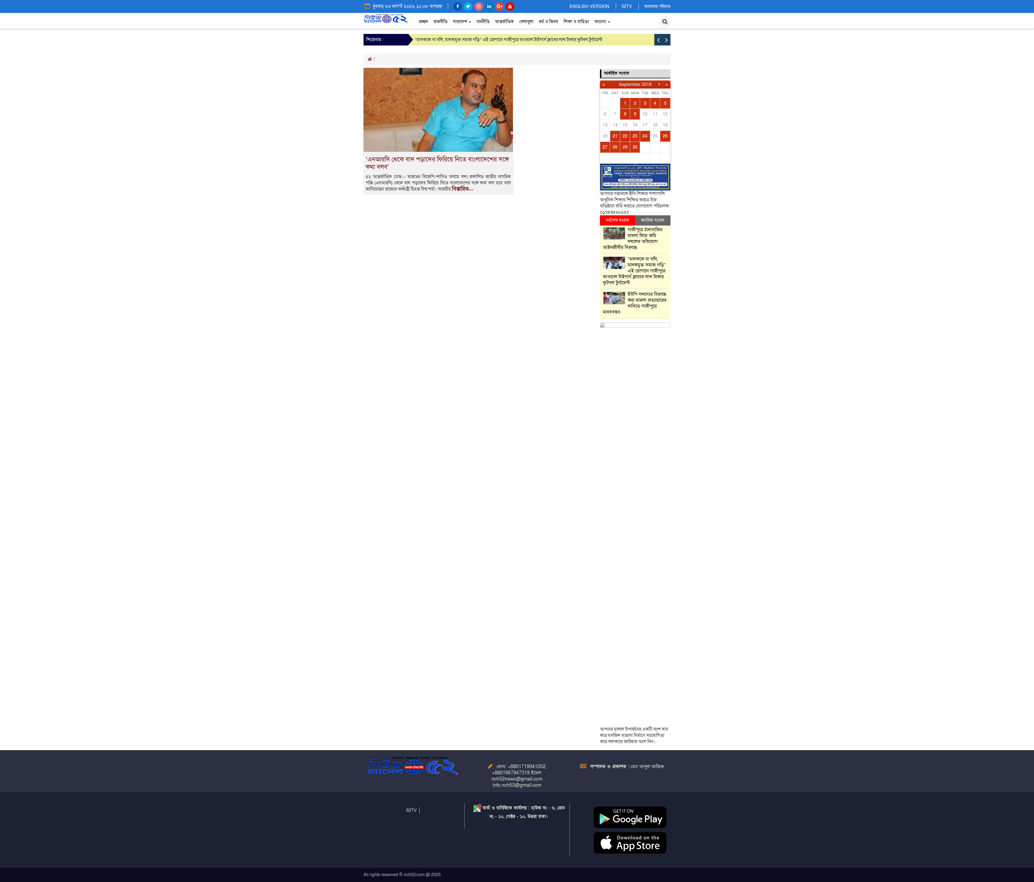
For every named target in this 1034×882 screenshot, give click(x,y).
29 (625, 147)
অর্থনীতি (483, 22)
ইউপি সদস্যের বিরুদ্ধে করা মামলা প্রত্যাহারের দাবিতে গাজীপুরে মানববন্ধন (635, 303)
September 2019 (635, 84)
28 (615, 147)
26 (665, 136)
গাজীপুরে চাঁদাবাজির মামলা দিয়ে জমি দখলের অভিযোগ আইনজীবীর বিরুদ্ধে (633, 239)
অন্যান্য (600, 22)
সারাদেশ (460, 22)
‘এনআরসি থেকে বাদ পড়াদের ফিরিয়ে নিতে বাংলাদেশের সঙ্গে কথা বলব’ (437, 163)
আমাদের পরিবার (657, 6)
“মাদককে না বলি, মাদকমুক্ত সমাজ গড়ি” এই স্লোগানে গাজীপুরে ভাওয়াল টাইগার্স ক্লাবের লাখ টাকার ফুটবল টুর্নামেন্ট (508, 40)
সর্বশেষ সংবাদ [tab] (617, 220)
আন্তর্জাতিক (504, 22)
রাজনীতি (441, 22)
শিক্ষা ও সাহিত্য (576, 22)
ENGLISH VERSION (589, 6)
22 (625, 136)
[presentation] (658, 39)
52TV (626, 6)
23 (635, 136)
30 (635, 147)
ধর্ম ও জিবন (548, 22)
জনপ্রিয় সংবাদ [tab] (653, 220)
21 (615, 136)
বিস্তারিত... (462, 188)
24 (644, 136)
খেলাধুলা (526, 22)
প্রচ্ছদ (423, 22)
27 (605, 147)
